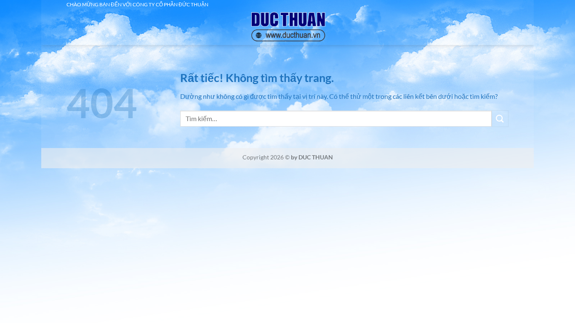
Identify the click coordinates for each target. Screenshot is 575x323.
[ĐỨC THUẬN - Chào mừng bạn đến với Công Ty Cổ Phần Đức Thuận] (287, 27)
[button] (87, 18)
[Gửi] (500, 118)
